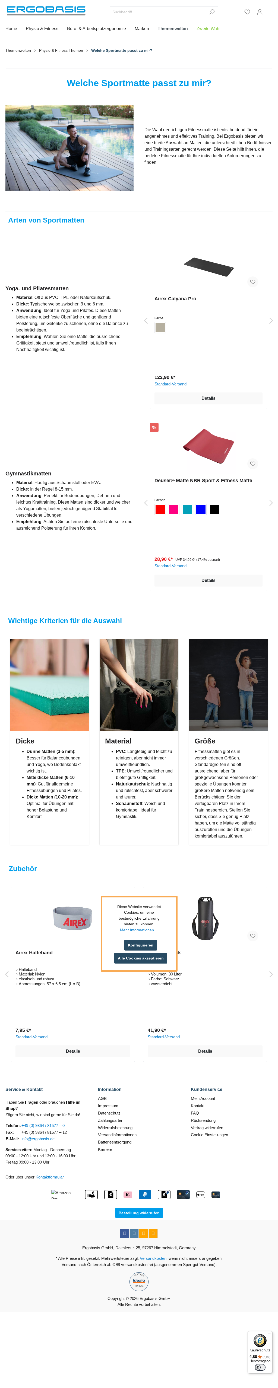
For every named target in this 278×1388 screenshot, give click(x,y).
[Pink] (173, 509)
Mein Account (203, 1098)
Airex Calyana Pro (175, 298)
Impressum (108, 1105)
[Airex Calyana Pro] (208, 264)
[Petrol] (187, 509)
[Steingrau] (160, 327)
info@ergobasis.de (38, 1138)
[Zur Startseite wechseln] (46, 11)
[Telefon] (153, 1233)
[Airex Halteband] (72, 918)
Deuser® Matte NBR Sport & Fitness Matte (203, 480)
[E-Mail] (143, 1233)
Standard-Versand (170, 384)
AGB (102, 1098)
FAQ (195, 1113)
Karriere (105, 1149)
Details (208, 398)
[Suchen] (212, 11)
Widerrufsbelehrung (115, 1127)
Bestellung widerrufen (139, 1213)
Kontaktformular (50, 1177)
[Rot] (160, 509)
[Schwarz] (214, 509)
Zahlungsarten (110, 1120)
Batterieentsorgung (114, 1142)
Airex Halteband (34, 952)
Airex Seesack (164, 952)
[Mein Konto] (260, 12)
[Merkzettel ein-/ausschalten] (252, 281)
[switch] (260, 1367)
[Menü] (269, 1334)
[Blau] (201, 509)
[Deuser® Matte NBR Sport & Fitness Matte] (208, 446)
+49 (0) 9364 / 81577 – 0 (43, 1125)
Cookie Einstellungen (209, 1134)
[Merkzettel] (247, 12)
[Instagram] (134, 1233)
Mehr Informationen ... (139, 930)
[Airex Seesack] (205, 918)
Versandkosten (153, 1258)
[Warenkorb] (269, 10)
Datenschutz (109, 1113)
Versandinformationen (117, 1134)
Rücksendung (203, 1120)
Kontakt (197, 1105)
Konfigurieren (140, 945)
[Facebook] (124, 1233)
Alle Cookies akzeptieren (141, 958)
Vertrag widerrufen (207, 1127)
